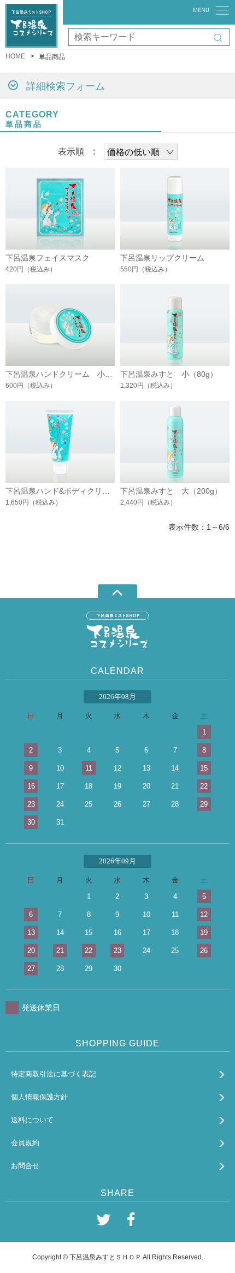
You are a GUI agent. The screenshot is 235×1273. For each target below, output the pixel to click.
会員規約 (25, 1143)
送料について (32, 1120)
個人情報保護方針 (39, 1097)
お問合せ (25, 1166)
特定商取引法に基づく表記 (53, 1074)
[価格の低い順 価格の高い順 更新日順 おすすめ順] (141, 152)
